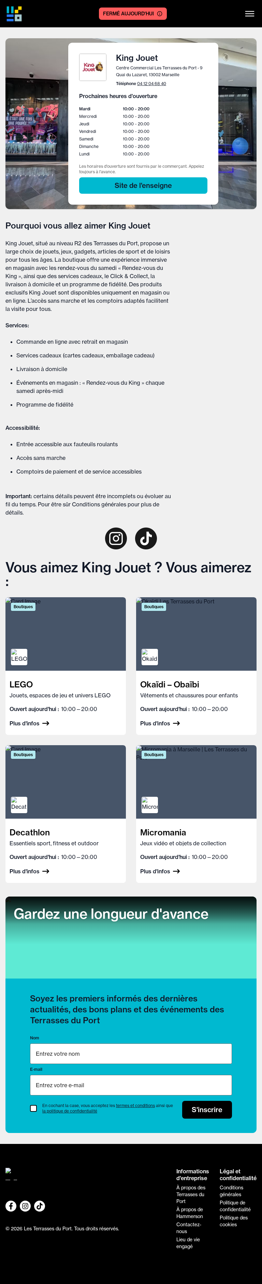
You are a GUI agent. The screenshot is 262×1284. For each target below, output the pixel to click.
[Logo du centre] (85, 1177)
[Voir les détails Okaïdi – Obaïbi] (196, 666)
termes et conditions (135, 1105)
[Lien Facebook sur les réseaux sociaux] (10, 1206)
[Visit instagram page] (116, 538)
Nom (34, 1037)
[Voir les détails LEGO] (65, 666)
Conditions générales (99, 504)
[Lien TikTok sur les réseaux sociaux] (39, 1206)
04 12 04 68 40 (151, 83)
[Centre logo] (14, 14)
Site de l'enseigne (143, 185)
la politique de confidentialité (69, 1111)
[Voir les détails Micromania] (196, 814)
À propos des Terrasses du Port (190, 1194)
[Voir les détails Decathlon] (65, 814)
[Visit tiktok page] (146, 538)
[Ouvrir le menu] (250, 14)
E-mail (36, 1069)
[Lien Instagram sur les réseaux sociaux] (25, 1206)
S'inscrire (207, 1109)
